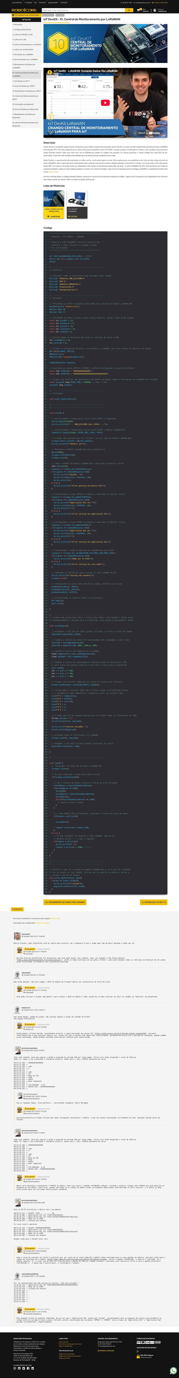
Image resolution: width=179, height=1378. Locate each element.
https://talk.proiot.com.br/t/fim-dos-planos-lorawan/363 (120, 1033)
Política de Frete (64, 1358)
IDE (35, 3)
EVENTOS (42, 3)
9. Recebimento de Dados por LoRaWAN (23, 66)
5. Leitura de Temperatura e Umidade (26, 44)
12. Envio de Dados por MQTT (23, 86)
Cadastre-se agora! (42, 923)
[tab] (17, 909)
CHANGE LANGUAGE (160, 3)
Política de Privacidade (66, 1354)
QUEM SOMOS (53, 3)
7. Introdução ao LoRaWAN (22, 54)
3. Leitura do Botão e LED (22, 34)
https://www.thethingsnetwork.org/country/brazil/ (39, 960)
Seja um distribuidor (65, 1346)
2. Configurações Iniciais (21, 29)
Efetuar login (55, 918)
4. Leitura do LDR (19, 39)
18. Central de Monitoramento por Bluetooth (25, 124)
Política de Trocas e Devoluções (70, 1356)
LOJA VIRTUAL (17, 3)
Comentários (17, 909)
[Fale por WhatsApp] (173, 1374)
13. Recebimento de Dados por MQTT (26, 91)
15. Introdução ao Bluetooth (23, 104)
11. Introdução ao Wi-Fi (21, 81)
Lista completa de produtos (54, 210)
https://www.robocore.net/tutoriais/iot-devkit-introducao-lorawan (77, 1259)
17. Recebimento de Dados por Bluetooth (24, 116)
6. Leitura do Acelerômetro (22, 49)
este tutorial (53, 171)
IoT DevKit (60, 15)
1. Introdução (17, 24)
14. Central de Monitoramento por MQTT (25, 97)
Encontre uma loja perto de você (70, 1344)
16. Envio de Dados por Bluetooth (25, 109)
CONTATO (63, 3)
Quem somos (63, 1342)
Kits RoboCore (48, 15)
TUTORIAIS (28, 3)
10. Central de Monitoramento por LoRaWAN (25, 74)
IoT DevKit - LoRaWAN (73, 210)
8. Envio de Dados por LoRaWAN (25, 59)
